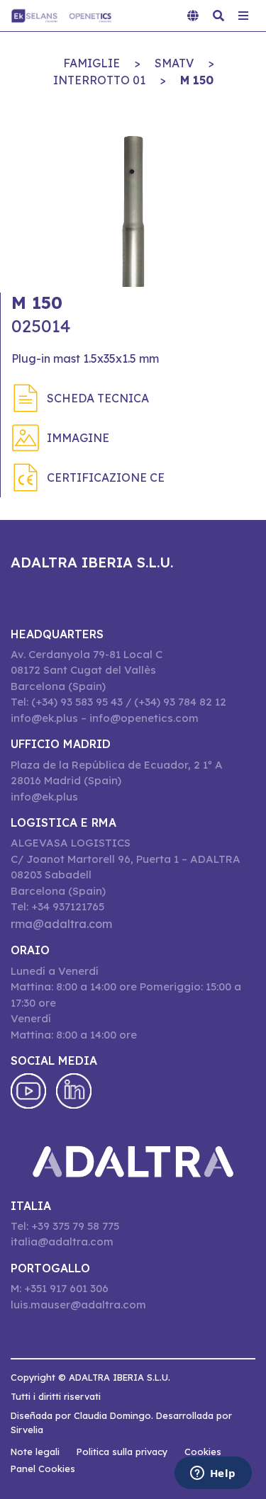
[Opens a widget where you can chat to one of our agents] (213, 1474)
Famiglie (91, 63)
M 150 (197, 80)
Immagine (78, 438)
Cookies (202, 1451)
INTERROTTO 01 (99, 80)
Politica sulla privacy (122, 1451)
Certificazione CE (106, 477)
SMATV (174, 63)
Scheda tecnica (98, 398)
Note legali (35, 1451)
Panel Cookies (43, 1468)
